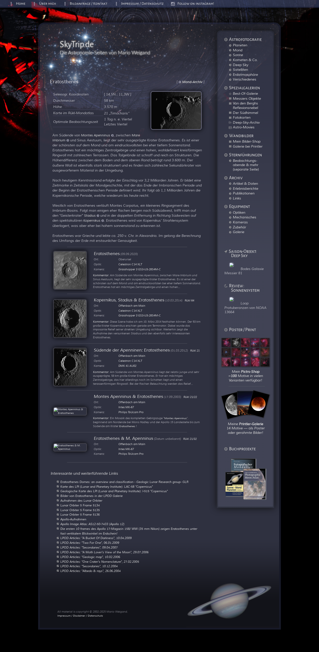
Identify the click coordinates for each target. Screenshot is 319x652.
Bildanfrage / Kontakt (88, 3)
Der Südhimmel (245, 112)
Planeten (240, 45)
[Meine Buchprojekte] (248, 498)
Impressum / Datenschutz (142, 3)
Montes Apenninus (95, 135)
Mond (237, 50)
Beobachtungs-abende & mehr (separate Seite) (246, 165)
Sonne (238, 55)
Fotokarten (241, 117)
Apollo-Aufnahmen (73, 519)
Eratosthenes (127, 426)
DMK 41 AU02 (127, 366)
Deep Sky (240, 65)
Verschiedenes (244, 79)
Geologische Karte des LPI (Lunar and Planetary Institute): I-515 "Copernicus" (114, 491)
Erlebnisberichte (245, 188)
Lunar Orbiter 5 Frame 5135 (80, 510)
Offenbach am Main (131, 305)
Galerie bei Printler (247, 146)
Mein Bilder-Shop (246, 141)
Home (20, 3)
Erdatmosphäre (245, 74)
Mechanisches (244, 217)
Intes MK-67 (126, 407)
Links (237, 198)
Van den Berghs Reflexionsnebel (245, 105)
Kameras (240, 222)
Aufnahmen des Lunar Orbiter (81, 501)
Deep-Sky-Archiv (246, 122)
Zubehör (239, 227)
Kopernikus (91, 221)
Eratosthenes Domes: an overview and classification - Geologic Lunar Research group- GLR (124, 482)
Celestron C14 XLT (130, 264)
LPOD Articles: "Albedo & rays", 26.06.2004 (90, 571)
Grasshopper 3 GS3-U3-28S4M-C (139, 269)
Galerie (238, 232)
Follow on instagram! (195, 3)
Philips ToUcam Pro (131, 412)
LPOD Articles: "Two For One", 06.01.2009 (89, 543)
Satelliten (240, 69)
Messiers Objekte (247, 98)
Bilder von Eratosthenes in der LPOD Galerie (91, 496)
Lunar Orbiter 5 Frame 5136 (80, 515)
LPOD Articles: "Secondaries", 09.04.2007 (89, 548)
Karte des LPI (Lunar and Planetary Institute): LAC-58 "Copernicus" (106, 487)
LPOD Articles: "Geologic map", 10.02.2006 (90, 557)
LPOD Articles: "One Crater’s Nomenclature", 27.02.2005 (99, 562)
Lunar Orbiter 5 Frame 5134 (80, 505)
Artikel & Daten (245, 183)
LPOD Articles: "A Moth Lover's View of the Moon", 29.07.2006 (104, 552)
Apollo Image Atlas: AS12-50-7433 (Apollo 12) (92, 524)
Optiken (239, 212)
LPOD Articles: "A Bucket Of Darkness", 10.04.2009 (96, 538)
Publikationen (243, 193)
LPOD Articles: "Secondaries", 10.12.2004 (89, 566)
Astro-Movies (243, 127)
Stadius (89, 216)
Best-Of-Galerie (245, 93)
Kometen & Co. (245, 60)
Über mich (47, 3)
